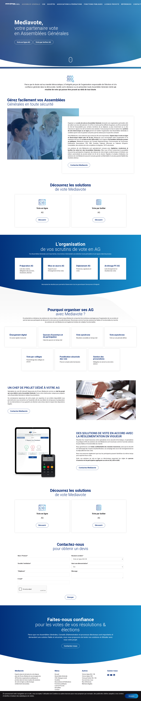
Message (74, 571)
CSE (43, 4)
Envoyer (70, 597)
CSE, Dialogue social (61, 678)
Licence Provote (59, 685)
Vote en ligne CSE (87, 676)
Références (126, 4)
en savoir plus (7, 698)
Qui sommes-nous (87, 680)
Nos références (86, 682)
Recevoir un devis (77, 556)
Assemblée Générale (31, 4)
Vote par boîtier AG (43, 42)
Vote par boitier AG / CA (89, 678)
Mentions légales (87, 684)
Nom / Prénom (22, 556)
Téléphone (21, 571)
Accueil (16, 4)
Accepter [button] (131, 696)
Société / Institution (24, 563)
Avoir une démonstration (79, 563)
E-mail (20, 579)
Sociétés (51, 4)
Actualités (58, 687)
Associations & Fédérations (69, 4)
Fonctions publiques (93, 4)
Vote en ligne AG (23, 42)
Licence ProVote (111, 4)
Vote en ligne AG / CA (88, 674)
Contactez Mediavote (79, 165)
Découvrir (42, 220)
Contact (57, 689)
